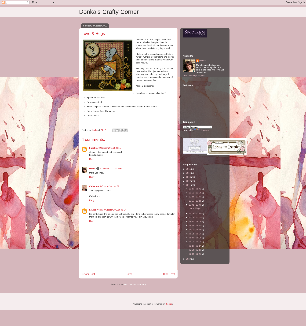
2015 (188, 169)
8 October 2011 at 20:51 (109, 148)
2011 (188, 185)
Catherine (94, 186)
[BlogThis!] (117, 130)
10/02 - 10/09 (195, 205)
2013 (188, 177)
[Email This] (114, 130)
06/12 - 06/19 (195, 234)
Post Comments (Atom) (135, 284)
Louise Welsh (96, 210)
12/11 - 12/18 (195, 193)
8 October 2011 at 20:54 (111, 168)
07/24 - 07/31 (195, 225)
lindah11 (93, 148)
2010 (188, 259)
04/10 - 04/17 (195, 242)
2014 (188, 173)
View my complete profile (194, 75)
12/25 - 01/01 (195, 189)
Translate (205, 130)
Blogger (168, 304)
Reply (92, 159)
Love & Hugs (194, 208)
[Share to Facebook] (123, 130)
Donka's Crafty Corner (109, 11)
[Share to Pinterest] (126, 130)
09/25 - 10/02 (195, 213)
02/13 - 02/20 (195, 250)
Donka (92, 168)
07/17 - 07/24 (195, 229)
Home (129, 274)
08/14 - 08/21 (195, 217)
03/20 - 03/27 (195, 246)
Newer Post (88, 274)
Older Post (169, 274)
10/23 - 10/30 (195, 197)
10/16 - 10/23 (195, 201)
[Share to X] (120, 130)
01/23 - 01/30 (195, 254)
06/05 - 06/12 (195, 238)
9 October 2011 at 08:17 (115, 210)
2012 (188, 181)
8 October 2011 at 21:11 (111, 186)
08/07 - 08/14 (195, 221)
